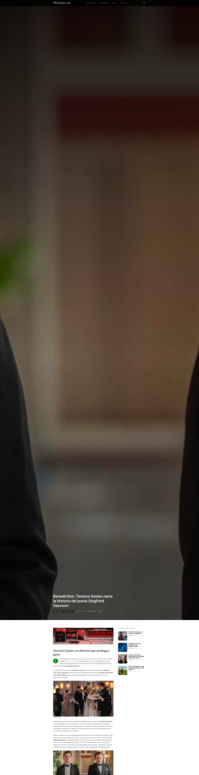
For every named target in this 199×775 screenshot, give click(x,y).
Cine (65, 611)
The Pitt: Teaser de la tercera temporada (135, 632)
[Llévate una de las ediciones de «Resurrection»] (122, 647)
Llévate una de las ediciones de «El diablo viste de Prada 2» (136, 656)
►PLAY (130, 671)
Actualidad (131, 635)
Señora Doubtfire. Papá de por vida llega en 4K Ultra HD (136, 668)
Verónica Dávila (91, 611)
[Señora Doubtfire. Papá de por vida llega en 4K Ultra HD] (122, 670)
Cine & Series (58, 611)
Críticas (70, 611)
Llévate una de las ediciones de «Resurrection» (134, 645)
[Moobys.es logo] (63, 3)
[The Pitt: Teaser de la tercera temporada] (122, 636)
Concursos (131, 648)
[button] (144, 3)
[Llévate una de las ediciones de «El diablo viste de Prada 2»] (122, 658)
